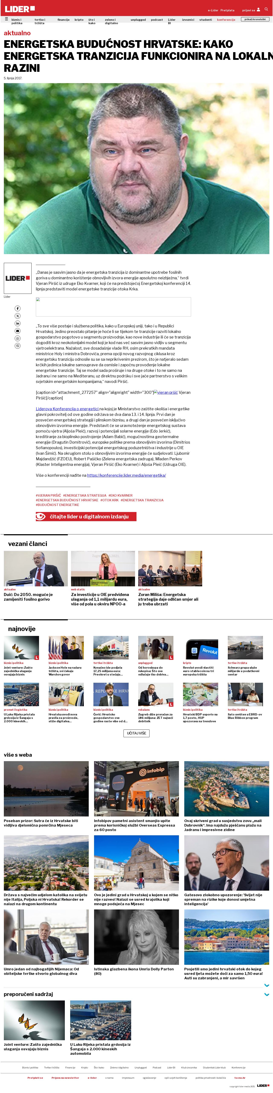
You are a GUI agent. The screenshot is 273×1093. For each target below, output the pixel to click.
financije (64, 19)
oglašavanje (149, 1077)
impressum (128, 1077)
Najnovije (22, 629)
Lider (7, 296)
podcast (157, 19)
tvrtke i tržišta (40, 21)
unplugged (138, 19)
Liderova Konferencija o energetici (67, 409)
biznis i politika (17, 21)
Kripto (84, 1067)
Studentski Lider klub (214, 1067)
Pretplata (227, 10)
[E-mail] (17, 331)
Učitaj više (136, 733)
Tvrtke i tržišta (51, 1067)
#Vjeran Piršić (48, 495)
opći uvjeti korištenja (176, 1077)
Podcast (157, 1067)
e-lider (92, 1077)
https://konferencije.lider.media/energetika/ (126, 475)
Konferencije (238, 1067)
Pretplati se (35, 1077)
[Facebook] (17, 308)
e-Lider (213, 10)
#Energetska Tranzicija (142, 500)
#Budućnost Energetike (57, 505)
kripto (79, 19)
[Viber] (17, 346)
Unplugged (141, 1067)
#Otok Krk (109, 500)
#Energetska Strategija (84, 495)
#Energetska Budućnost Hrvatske (67, 500)
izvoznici (188, 19)
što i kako (92, 21)
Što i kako (99, 1067)
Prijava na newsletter (65, 1077)
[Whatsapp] (17, 338)
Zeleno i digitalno (119, 1067)
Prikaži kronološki (255, 19)
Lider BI (172, 21)
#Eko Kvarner (120, 495)
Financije (70, 1067)
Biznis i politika (30, 1067)
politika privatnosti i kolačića (211, 1077)
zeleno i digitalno (111, 21)
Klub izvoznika (189, 1067)
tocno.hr (239, 1077)
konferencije (226, 19)
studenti (205, 19)
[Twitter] (17, 316)
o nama (109, 1077)
